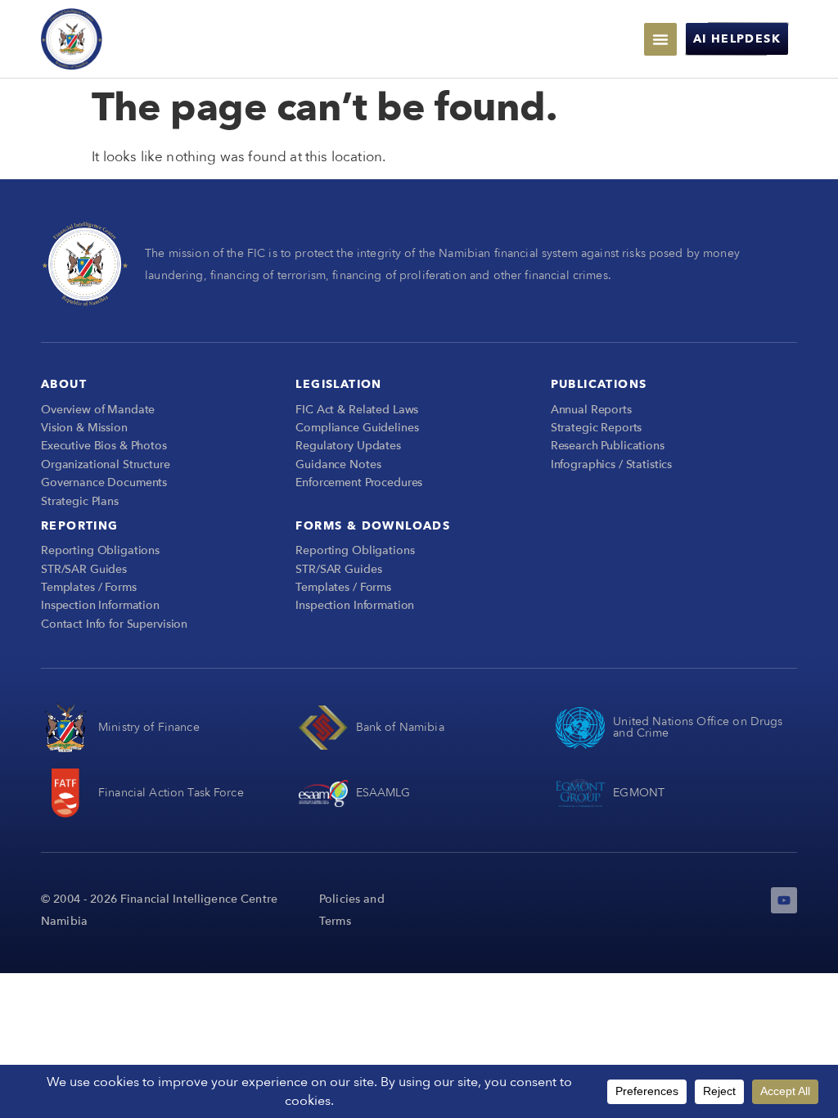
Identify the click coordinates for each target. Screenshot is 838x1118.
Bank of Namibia (400, 727)
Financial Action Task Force (171, 792)
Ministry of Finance (149, 727)
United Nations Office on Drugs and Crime (697, 727)
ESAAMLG (383, 792)
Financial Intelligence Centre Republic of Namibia (197, 38)
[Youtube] (784, 900)
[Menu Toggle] (660, 39)
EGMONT (639, 792)
